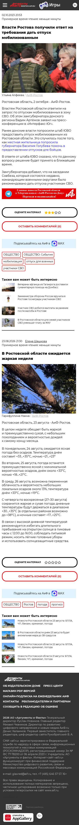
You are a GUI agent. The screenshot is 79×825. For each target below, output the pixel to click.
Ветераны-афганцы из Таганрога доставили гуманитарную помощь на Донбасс (43, 286)
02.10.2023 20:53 (12, 15)
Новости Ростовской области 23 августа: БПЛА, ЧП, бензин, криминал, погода (45, 622)
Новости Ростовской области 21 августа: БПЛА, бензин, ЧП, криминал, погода (45, 657)
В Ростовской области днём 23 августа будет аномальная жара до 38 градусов (44, 634)
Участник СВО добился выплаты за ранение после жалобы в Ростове (43, 309)
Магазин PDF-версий (19, 691)
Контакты (11, 701)
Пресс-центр (53, 685)
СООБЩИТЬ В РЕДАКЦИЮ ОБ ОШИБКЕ (30, 706)
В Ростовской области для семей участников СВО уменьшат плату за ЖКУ (44, 321)
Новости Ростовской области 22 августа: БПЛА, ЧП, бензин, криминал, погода (45, 646)
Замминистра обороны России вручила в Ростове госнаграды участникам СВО (41, 298)
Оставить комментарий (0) (39, 226)
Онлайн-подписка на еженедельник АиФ (36, 696)
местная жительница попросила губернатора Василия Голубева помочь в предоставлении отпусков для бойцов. (33, 146)
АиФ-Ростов (34, 95)
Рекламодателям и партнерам (46, 701)
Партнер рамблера (34, 807)
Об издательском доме (21, 685)
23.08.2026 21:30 (12, 341)
